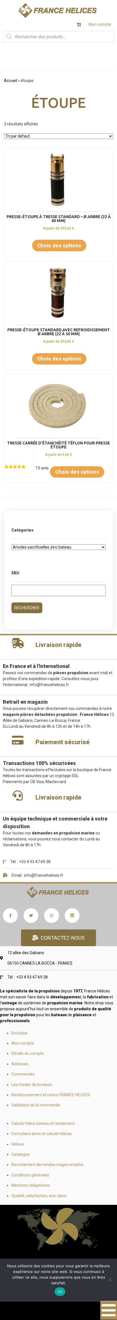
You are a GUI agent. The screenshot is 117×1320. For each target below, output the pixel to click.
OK (60, 1291)
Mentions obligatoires (30, 1185)
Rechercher (26, 608)
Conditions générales (30, 1175)
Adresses (19, 1064)
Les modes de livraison (31, 1084)
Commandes (23, 1074)
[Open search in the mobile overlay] (58, 36)
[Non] (110, 1279)
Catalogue (20, 1154)
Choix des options (59, 245)
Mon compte (100, 24)
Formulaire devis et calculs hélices (41, 1133)
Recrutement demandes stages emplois (47, 1164)
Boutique (19, 1033)
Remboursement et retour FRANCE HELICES (50, 1095)
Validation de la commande (35, 1105)
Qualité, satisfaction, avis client (38, 1196)
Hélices (17, 1144)
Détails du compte (27, 1053)
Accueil (10, 80)
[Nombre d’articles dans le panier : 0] (79, 24)
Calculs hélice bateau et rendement (43, 1123)
